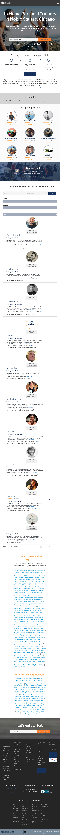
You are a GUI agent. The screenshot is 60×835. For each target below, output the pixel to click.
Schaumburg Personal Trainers (21, 612)
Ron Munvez (48, 156)
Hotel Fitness (29, 752)
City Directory (30, 759)
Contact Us (29, 755)
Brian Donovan (12, 121)
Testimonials (17, 755)
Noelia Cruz (11, 496)
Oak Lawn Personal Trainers (31, 608)
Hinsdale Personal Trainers (26, 603)
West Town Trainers (35, 694)
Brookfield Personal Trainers (31, 590)
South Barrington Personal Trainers (23, 634)
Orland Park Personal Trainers (21, 630)
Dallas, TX (25, 808)
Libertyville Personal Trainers (37, 630)
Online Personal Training (16, 765)
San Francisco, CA (43, 812)
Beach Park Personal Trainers (34, 652)
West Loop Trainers (32, 702)
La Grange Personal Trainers (26, 594)
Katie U (10, 335)
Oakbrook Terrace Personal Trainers (33, 597)
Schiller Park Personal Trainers (26, 579)
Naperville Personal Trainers (33, 639)
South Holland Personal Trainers (32, 637)
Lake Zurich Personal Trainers (21, 632)
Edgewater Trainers (30, 684)
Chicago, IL (16, 821)
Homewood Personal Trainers (21, 643)
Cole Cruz (11, 464)
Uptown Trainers (28, 682)
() (17, 498)
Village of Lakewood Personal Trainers (36, 661)
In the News (40, 756)
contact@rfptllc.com (32, 791)
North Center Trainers (38, 680)
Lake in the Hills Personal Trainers (22, 657)
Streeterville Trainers (39, 700)
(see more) (17, 243)
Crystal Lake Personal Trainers (22, 659)
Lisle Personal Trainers (33, 621)
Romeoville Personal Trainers (21, 645)
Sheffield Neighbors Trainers (28, 693)
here (28, 787)
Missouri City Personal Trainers (36, 665)
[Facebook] (8, 788)
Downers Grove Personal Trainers (27, 614)
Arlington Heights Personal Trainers (23, 601)
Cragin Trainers (20, 684)
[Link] (6, 2)
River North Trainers (20, 698)
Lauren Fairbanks (30, 121)
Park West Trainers (24, 694)
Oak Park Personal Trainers (31, 576)
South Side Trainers (41, 709)
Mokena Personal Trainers (20, 648)
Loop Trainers (27, 705)
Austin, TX (16, 808)
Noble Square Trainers (28, 696)
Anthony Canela (13, 368)
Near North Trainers (28, 700)
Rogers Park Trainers (21, 689)
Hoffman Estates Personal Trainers (32, 625)
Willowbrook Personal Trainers (31, 619)
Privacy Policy (18, 747)
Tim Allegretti (12, 301)
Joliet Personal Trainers (20, 661)
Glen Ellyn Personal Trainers (31, 615)
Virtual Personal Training (16, 759)
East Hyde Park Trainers (33, 711)
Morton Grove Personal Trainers (27, 574)
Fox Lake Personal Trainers (36, 663)
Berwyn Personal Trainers (25, 583)
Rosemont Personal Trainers (26, 581)
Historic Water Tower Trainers (30, 714)
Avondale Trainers (18, 682)
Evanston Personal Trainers (22, 572)
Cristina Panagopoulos (48, 138)
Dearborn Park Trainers (37, 705)
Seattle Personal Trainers (20, 666)
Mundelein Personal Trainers (37, 632)
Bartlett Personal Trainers (37, 628)
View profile (11, 124)
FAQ (27, 761)
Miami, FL (34, 805)
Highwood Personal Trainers (26, 605)
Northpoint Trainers (38, 713)
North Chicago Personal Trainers (22, 628)
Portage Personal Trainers (37, 659)
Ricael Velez (11, 531)
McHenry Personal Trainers (22, 663)
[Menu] (58, 3)
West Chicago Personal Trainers (27, 635)
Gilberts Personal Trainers (38, 657)
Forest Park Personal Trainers (31, 577)
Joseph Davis (12, 156)
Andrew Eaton (48, 121)
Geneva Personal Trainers (36, 641)
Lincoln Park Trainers (32, 689)
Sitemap (28, 764)
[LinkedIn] (15, 788)
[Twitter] (12, 788)
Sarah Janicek (12, 269)
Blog (27, 757)
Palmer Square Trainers (36, 685)
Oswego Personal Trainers (20, 665)
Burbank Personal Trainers (35, 599)
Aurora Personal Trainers (33, 654)
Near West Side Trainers (20, 702)
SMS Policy (17, 749)
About (16, 744)
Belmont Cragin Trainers (40, 682)
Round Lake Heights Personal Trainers (33, 655)
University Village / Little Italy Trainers (30, 704)
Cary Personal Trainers (34, 648)
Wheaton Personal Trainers (30, 623)
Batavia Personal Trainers (35, 646)
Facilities (40, 754)
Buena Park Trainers (24, 685)
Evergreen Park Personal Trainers (27, 606)
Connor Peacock (13, 235)
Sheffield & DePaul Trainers (32, 691)
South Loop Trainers (33, 707)
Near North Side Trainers (32, 698)
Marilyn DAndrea (14, 399)
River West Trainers (39, 696)
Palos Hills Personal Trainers (31, 617)
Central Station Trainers (21, 707)
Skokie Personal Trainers (39, 570)
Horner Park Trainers (21, 678)
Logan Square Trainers (26, 713)
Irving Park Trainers (32, 678)
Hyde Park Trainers (21, 711)
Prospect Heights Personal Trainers (28, 596)
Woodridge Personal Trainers (35, 626)
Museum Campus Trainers (28, 709)
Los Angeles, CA (24, 819)
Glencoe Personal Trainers (30, 588)
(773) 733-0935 (31, 789)
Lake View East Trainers (28, 687)
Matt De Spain (30, 138)
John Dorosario (30, 156)
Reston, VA (44, 805)
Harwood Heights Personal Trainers (23, 570)
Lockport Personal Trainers (36, 645)
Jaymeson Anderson (11, 138)
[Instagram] (12, 792)
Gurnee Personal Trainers (36, 643)
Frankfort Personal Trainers (31, 650)
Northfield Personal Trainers (26, 585)
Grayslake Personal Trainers (21, 646)
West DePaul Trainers (40, 687)
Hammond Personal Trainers (21, 641)
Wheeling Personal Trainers (21, 599)
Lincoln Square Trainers (26, 680)
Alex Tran (10, 431)
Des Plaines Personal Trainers (26, 586)
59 (49, 546)
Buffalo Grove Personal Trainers (32, 610)
